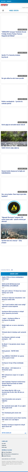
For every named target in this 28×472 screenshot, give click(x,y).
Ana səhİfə (3, 1)
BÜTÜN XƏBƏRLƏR (6, 433)
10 (9, 270)
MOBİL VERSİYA (14, 11)
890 (12, 270)
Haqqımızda (9, 1)
